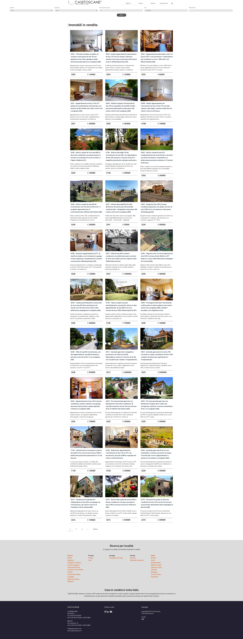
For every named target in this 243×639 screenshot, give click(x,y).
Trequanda (154, 577)
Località (11, 7)
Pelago (90, 558)
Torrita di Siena (156, 574)
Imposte (153, 3)
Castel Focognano (73, 565)
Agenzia (128, 3)
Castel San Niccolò (73, 567)
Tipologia (57, 7)
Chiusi (153, 560)
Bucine (69, 558)
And (145, 7)
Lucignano (70, 577)
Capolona (70, 560)
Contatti (140, 3)
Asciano (153, 558)
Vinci (90, 560)
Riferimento (192, 7)
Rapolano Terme (156, 567)
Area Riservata (164, 3)
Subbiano (70, 581)
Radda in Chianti (156, 565)
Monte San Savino (73, 579)
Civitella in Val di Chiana (75, 570)
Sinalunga (154, 572)
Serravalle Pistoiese (137, 560)
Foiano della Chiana (73, 574)
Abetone (133, 558)
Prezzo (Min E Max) (104, 7)
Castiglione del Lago (116, 558)
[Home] (84, 3)
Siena (153, 556)
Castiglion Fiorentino (74, 563)
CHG (142, 619)
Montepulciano (156, 563)
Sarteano (154, 570)
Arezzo (70, 556)
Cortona (70, 572)
